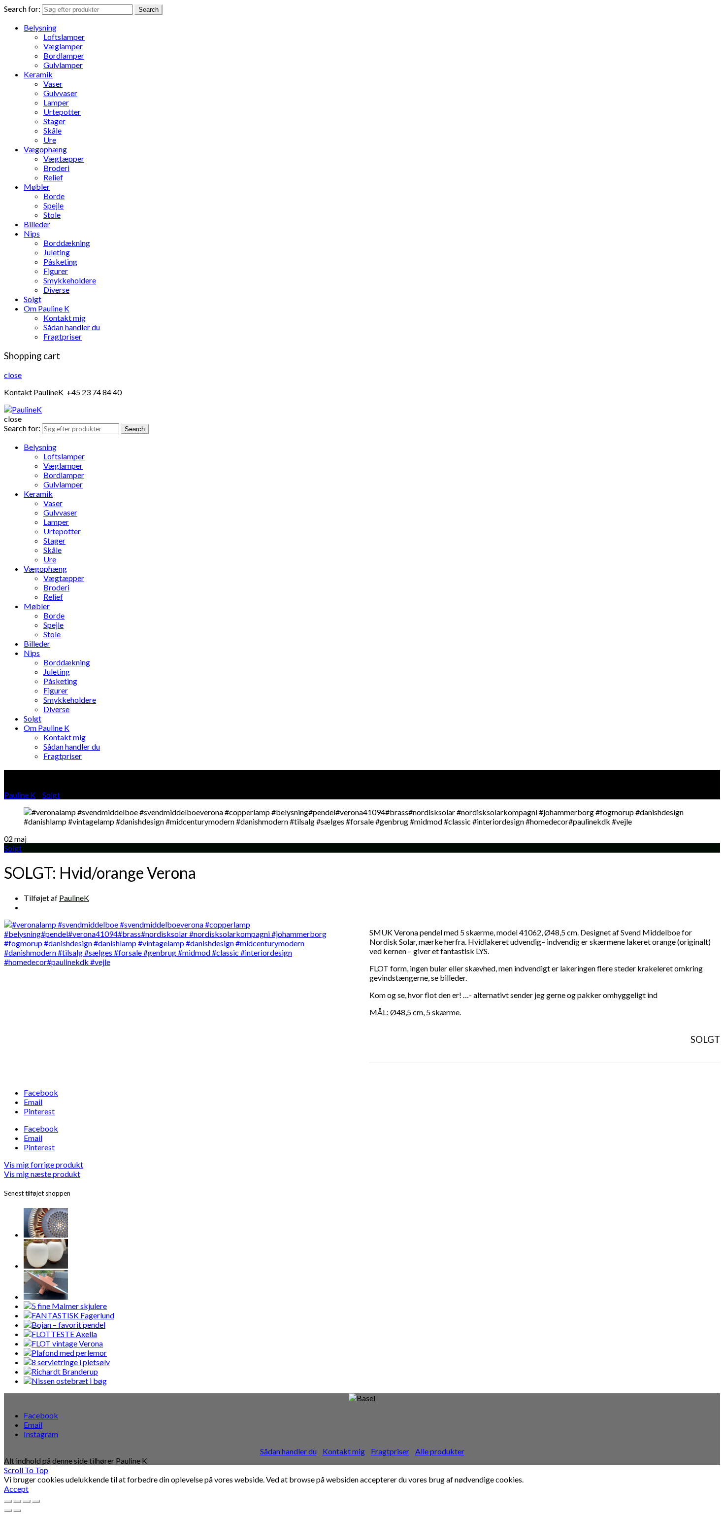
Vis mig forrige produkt (43, 1164)
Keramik (38, 74)
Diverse (56, 289)
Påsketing (60, 261)
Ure (49, 139)
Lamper (56, 102)
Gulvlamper (63, 64)
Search (148, 9)
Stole (52, 214)
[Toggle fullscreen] (27, 1501)
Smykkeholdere (69, 280)
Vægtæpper (63, 158)
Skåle (52, 130)
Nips (32, 233)
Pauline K (19, 794)
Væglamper (63, 46)
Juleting (56, 252)
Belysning (40, 27)
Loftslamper (64, 36)
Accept (16, 1488)
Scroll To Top (26, 1470)
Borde (54, 196)
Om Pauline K (46, 308)
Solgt (32, 299)
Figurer (55, 271)
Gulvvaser (60, 93)
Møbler (37, 186)
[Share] (17, 1501)
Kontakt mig (64, 317)
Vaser (53, 83)
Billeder (37, 224)
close (13, 374)
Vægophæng (45, 149)
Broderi (56, 167)
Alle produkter (439, 1451)
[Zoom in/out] (36, 1501)
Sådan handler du (71, 327)
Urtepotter (62, 111)
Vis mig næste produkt (42, 1173)
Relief (53, 177)
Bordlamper (63, 55)
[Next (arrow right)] (17, 1510)
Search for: (22, 8)
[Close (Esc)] (8, 1501)
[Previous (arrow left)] (8, 1510)
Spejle (53, 205)
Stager (54, 121)
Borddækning (66, 242)
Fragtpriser (62, 336)
